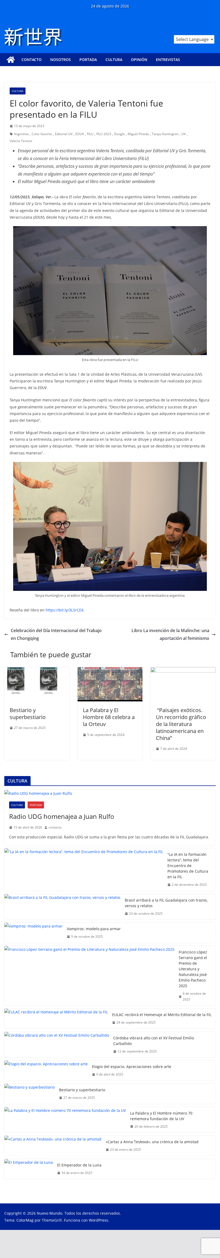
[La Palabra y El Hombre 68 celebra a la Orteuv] (110, 671)
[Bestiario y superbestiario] (36, 671)
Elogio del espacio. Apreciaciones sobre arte (131, 1066)
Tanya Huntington (165, 134)
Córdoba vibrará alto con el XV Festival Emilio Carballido (153, 1040)
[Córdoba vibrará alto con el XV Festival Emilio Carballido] (56, 1045)
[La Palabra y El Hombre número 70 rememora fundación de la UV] (65, 1120)
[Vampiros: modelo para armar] (33, 933)
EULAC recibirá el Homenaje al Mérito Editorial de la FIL (161, 1014)
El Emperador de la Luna (79, 1165)
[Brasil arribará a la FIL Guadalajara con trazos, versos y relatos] (62, 907)
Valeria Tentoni (21, 141)
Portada (88, 59)
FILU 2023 (103, 134)
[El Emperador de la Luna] (28, 1169)
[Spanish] (212, 32)
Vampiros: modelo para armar (94, 928)
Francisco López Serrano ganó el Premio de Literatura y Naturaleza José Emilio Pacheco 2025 (193, 968)
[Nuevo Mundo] (10, 59)
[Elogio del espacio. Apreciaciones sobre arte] (46, 1071)
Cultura (113, 59)
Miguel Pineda (138, 134)
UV (183, 134)
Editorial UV (63, 134)
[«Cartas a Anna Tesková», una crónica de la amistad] (52, 1146)
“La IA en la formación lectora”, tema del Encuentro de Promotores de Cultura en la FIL (187, 865)
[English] (205, 32)
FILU (90, 134)
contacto (55, 827)
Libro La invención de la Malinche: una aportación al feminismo (170, 634)
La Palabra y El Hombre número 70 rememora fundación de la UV (161, 1116)
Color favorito (42, 134)
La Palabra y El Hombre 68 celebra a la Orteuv (109, 717)
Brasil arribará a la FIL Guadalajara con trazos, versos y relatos (166, 903)
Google (119, 134)
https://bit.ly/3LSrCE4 (64, 610)
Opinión (139, 59)
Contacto (31, 59)
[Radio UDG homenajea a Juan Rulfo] (110, 793)
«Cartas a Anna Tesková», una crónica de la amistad (152, 1141)
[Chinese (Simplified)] (198, 32)
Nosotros (60, 59)
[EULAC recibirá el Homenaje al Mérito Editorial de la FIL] (56, 1019)
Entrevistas (168, 59)
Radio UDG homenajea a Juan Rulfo (61, 816)
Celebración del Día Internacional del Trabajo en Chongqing (56, 634)
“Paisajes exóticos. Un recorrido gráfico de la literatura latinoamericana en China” (181, 724)
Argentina (21, 134)
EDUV (79, 134)
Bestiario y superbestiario (28, 713)
